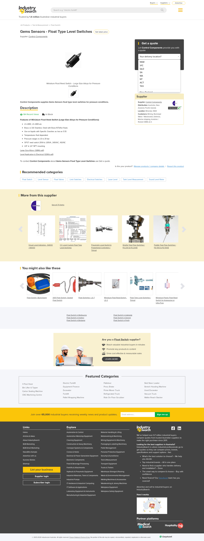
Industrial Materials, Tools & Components (82, 475)
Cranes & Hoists (73, 452)
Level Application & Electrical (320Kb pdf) (36, 154)
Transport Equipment (109, 464)
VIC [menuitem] (141, 65)
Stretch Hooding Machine (155, 387)
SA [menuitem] (141, 72)
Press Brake (109, 387)
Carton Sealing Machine (32, 391)
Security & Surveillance (110, 456)
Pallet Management (108, 448)
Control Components (38, 36)
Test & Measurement (40, 25)
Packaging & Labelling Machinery (114, 444)
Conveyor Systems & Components (80, 448)
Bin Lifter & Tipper (30, 388)
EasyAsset (163, 478)
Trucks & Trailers (107, 468)
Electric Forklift (69, 383)
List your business (41, 469)
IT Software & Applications (77, 487)
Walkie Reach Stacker (153, 397)
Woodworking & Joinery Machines (114, 483)
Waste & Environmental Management (115, 475)
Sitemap (26, 464)
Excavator (67, 390)
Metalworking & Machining (111, 436)
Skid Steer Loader (152, 383)
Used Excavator (151, 390)
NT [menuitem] (141, 79)
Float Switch (55, 25)
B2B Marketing (29, 444)
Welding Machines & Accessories (113, 479)
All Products (25, 25)
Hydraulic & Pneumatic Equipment (80, 472)
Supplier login (42, 476)
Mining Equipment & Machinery (113, 440)
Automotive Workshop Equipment (79, 436)
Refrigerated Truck (112, 394)
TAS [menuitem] (142, 86)
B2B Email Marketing (31, 448)
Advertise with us (29, 456)
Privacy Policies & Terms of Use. (79, 537)
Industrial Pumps (73, 479)
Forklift (66, 394)
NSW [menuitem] (142, 62)
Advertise (178, 3)
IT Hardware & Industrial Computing (80, 483)
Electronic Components (76, 460)
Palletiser (107, 383)
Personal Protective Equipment (113, 452)
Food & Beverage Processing (78, 464)
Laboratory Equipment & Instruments (81, 491)
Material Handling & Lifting (111, 432)
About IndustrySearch (31, 440)
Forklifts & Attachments (76, 468)
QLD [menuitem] (142, 69)
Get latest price (101, 31)
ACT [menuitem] (142, 82)
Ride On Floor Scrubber (114, 397)
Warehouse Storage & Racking (112, 472)
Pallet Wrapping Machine (73, 397)
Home (25, 432)
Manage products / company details (149, 166)
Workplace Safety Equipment (112, 491)
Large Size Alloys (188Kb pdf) (32, 150)
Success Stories (29, 460)
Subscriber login (42, 482)
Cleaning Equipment (74, 440)
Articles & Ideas (29, 436)
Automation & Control (75, 432)
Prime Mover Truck (112, 390)
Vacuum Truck (150, 394)
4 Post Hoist (27, 384)
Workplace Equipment (109, 487)
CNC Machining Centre (32, 395)
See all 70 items (58, 205)
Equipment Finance (71, 387)
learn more (111, 359)
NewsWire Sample (30, 452)
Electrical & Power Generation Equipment (82, 456)
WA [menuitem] (141, 75)
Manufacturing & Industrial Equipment (81, 495)
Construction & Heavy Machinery (79, 444)
